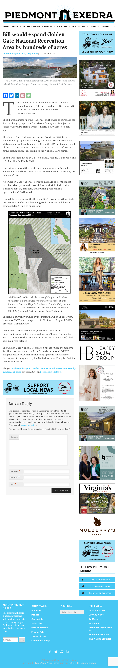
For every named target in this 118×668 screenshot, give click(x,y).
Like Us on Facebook (100, 579)
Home (6, 26)
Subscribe (36, 623)
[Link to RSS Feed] (68, 650)
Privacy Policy (38, 632)
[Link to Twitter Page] (57, 650)
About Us (36, 610)
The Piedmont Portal (100, 638)
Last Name (15, 477)
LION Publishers (97, 610)
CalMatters (95, 619)
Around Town (31, 26)
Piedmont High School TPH (100, 629)
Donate (94, 26)
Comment (14, 437)
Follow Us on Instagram (100, 593)
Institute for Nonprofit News (82, 663)
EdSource (94, 623)
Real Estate (79, 26)
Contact (107, 26)
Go (22, 639)
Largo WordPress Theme (47, 663)
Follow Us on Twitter (100, 586)
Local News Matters (50, 371)
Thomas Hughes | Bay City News (20, 53)
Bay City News (96, 614)
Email (13, 484)
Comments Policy (28, 425)
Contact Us (37, 619)
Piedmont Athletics (99, 634)
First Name (15, 471)
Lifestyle (49, 26)
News (15, 26)
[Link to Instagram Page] (63, 650)
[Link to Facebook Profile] (51, 650)
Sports (63, 26)
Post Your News (39, 627)
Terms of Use (38, 636)
